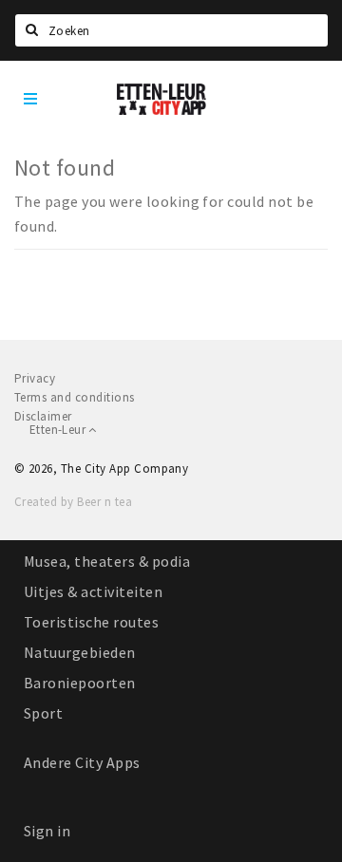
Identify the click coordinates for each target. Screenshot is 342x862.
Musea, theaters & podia (107, 561)
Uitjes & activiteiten (93, 591)
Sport (43, 712)
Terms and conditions (74, 397)
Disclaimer (43, 416)
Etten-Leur (58, 430)
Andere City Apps (82, 762)
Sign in (47, 830)
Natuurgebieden (80, 652)
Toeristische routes (91, 621)
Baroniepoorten (80, 682)
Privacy (34, 378)
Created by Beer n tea (73, 502)
